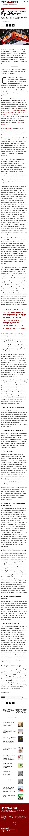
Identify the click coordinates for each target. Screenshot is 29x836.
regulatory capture (6, 699)
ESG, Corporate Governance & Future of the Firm (13, 8)
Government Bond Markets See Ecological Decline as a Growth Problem (9, 765)
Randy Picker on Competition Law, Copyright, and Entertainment (7, 773)
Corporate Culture (9, 697)
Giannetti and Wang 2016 (17, 112)
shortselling (19, 699)
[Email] (13, 25)
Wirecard (25, 699)
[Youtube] (21, 830)
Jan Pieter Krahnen (8, 17)
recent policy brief (7, 128)
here (14, 73)
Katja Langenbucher (21, 17)
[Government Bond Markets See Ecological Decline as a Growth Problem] (20, 765)
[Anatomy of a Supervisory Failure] (20, 797)
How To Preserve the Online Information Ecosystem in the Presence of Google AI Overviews (10, 789)
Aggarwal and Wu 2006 (17, 110)
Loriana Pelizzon (17, 18)
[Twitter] (10, 25)
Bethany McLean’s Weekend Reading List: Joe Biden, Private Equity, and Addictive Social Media (21, 711)
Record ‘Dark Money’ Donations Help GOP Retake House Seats (7, 710)
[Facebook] (7, 25)
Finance (16, 697)
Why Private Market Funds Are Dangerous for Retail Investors (10, 731)
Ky (23, 110)
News (3, 9)
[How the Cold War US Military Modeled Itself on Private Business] (20, 724)
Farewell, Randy (7, 779)
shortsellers (13, 699)
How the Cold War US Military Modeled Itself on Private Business (9, 724)
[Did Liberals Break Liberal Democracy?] (20, 750)
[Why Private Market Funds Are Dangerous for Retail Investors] (20, 731)
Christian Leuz (5, 18)
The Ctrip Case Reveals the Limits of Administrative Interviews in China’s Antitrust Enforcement (10, 757)
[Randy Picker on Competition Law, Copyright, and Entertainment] (20, 773)
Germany (21, 697)
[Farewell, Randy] (20, 781)
